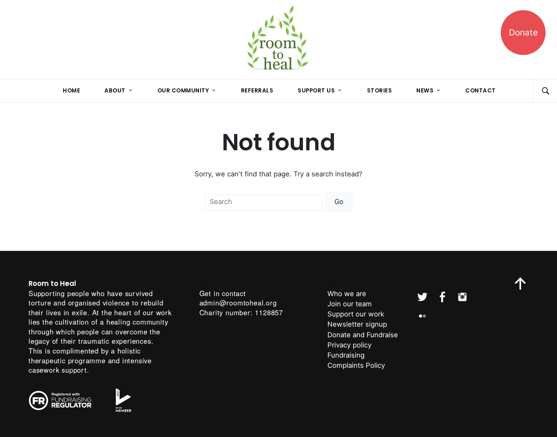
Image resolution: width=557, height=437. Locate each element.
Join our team (349, 304)
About (115, 90)
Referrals (257, 90)
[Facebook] (442, 297)
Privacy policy (349, 345)
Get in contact (222, 293)
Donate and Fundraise (362, 335)
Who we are (346, 294)
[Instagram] (462, 297)
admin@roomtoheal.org (238, 302)
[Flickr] (422, 316)
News (424, 90)
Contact (480, 90)
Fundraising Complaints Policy (356, 360)
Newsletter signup (357, 324)
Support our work (355, 314)
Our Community (183, 90)
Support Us (316, 90)
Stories (379, 90)
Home (71, 90)
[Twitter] (422, 297)
